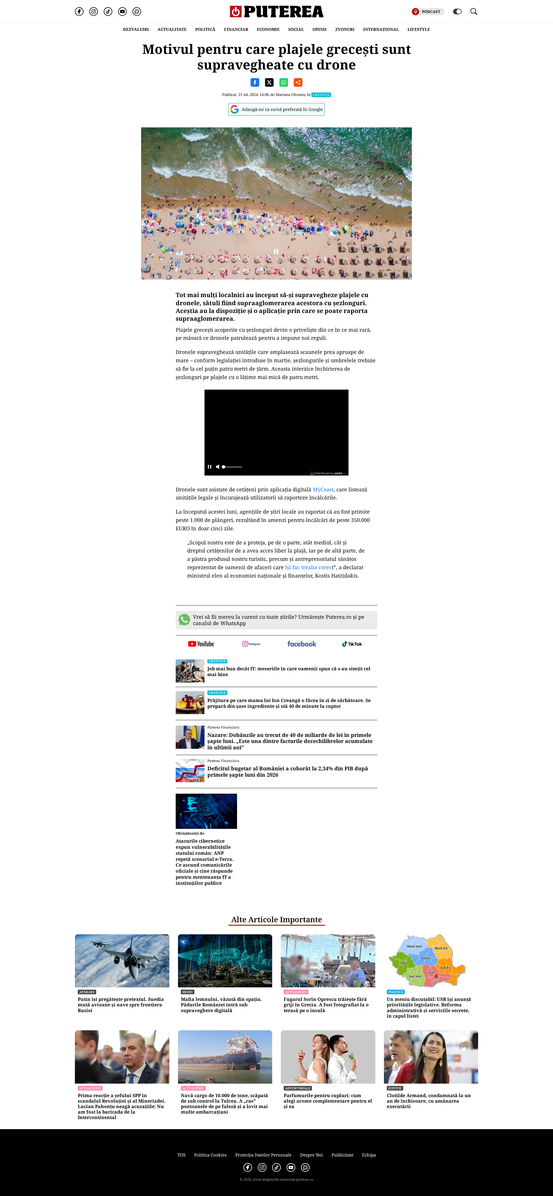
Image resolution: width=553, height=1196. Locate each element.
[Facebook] (79, 11)
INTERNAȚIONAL (381, 29)
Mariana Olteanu (290, 94)
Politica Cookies (210, 1154)
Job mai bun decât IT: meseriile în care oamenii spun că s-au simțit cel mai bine (288, 672)
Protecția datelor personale (263, 1154)
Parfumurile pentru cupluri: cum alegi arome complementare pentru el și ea (328, 1101)
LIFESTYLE (419, 29)
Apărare (87, 992)
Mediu (187, 992)
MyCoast (323, 489)
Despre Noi (311, 1154)
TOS (181, 1154)
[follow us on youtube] (201, 644)
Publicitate (342, 1154)
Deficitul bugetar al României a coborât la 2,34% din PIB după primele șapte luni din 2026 (287, 771)
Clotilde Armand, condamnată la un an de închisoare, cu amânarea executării (429, 1101)
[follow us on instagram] (251, 644)
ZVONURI (345, 29)
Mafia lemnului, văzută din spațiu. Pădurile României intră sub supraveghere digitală (221, 1005)
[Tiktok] (108, 11)
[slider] (232, 468)
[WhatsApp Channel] (136, 11)
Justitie (395, 1088)
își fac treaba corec (308, 567)
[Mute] (217, 467)
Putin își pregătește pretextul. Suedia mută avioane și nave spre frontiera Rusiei (121, 1005)
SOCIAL (296, 29)
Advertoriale (297, 1088)
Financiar (236, 29)
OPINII (320, 29)
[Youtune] (122, 11)
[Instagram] (93, 11)
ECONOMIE (268, 29)
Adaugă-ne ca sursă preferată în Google (282, 109)
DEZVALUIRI (136, 29)
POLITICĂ (205, 29)
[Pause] (209, 467)
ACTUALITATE (172, 29)
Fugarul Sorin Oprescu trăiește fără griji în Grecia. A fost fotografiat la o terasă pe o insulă (326, 1005)
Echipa (369, 1154)
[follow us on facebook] (301, 644)
